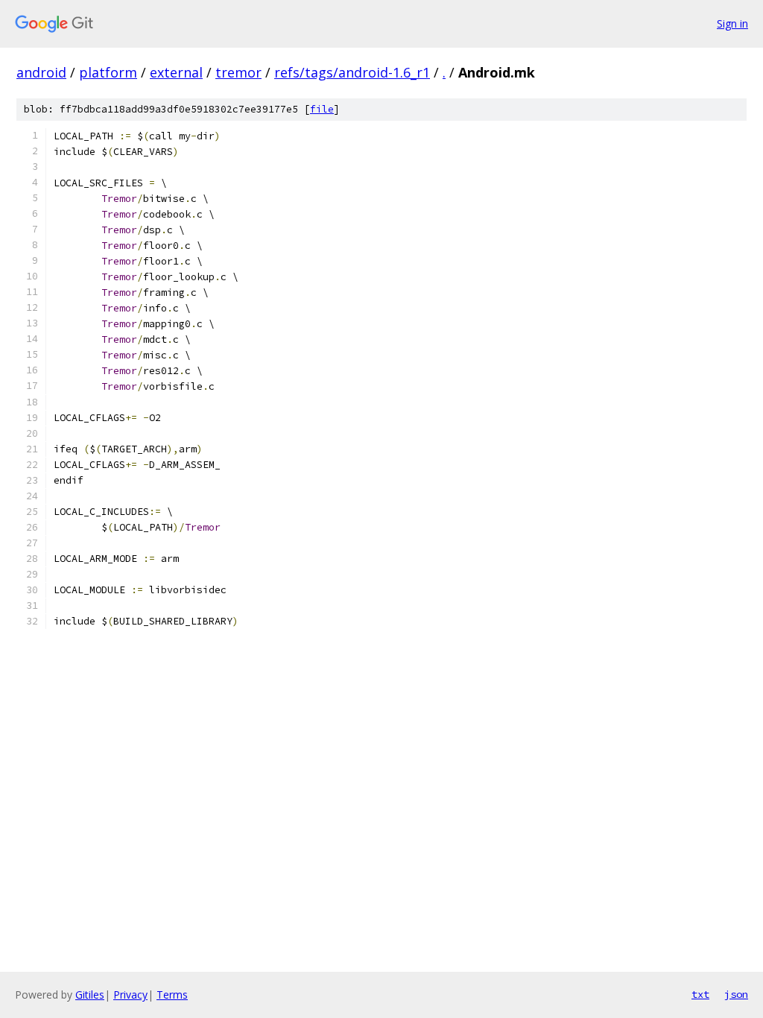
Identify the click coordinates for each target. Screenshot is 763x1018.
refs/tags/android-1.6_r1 (352, 72)
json (736, 994)
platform (108, 72)
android (41, 72)
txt (700, 994)
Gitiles (89, 994)
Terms (172, 994)
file (322, 109)
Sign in (732, 23)
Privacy (130, 994)
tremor (238, 72)
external (176, 72)
